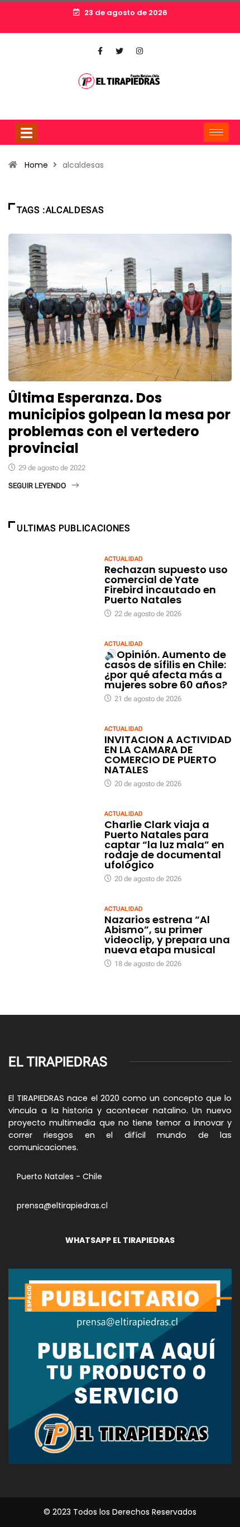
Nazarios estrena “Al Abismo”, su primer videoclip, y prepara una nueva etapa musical (167, 935)
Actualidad (123, 558)
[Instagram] (139, 51)
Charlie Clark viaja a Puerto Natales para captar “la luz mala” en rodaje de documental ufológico (164, 844)
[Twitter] (119, 51)
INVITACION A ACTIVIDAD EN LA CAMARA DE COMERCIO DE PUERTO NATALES (168, 754)
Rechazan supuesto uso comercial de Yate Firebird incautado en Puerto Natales (166, 584)
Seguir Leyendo (37, 485)
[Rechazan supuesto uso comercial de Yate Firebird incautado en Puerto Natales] (50, 586)
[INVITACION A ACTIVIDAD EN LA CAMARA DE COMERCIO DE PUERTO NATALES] (50, 756)
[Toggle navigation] (26, 132)
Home (36, 165)
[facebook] (100, 51)
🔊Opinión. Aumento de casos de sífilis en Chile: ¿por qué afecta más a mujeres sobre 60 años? (165, 669)
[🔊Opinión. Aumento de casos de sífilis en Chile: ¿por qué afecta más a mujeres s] (50, 671)
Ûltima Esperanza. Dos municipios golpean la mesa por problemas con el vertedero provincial (119, 423)
